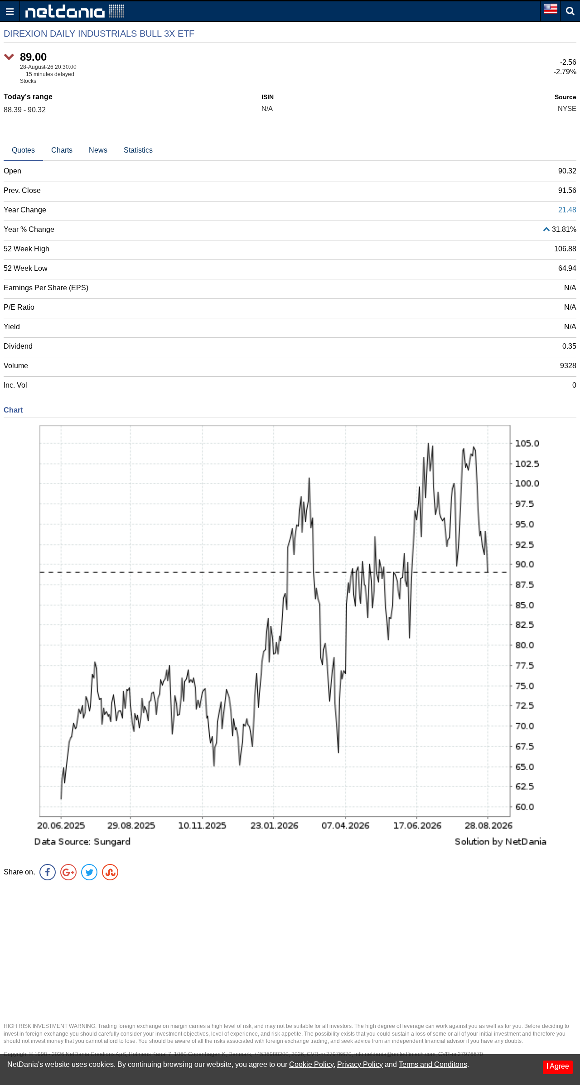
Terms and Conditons (433, 1064)
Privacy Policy (360, 1064)
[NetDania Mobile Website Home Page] (74, 10)
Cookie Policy (311, 1064)
